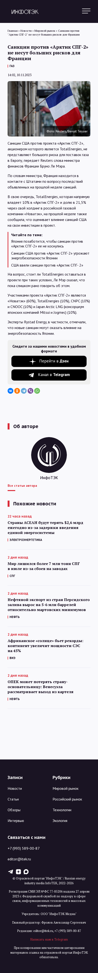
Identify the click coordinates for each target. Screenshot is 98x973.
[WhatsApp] (37, 391)
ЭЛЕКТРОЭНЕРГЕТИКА (26, 540)
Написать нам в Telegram (49, 939)
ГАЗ (12, 66)
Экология (60, 820)
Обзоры (14, 809)
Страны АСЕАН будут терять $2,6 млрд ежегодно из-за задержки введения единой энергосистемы (45, 527)
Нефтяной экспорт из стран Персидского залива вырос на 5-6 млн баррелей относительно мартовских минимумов (49, 604)
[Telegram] (24, 391)
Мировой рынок (65, 788)
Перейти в (54, 361)
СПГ (12, 576)
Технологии (62, 809)
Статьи (13, 799)
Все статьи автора (22, 485)
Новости (15, 788)
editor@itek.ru (19, 859)
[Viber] (30, 391)
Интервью (16, 820)
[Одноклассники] (17, 391)
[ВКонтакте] (10, 391)
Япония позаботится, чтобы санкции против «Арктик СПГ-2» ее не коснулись (47, 243)
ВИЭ (12, 658)
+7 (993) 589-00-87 (24, 848)
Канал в (54, 374)
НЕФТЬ (15, 617)
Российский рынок (67, 799)
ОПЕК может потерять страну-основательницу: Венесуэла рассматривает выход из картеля (41, 686)
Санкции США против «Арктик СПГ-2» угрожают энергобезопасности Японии (50, 255)
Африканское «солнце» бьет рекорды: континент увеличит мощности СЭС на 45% (45, 645)
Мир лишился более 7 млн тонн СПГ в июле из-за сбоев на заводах (44, 566)
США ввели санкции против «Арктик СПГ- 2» (47, 265)
